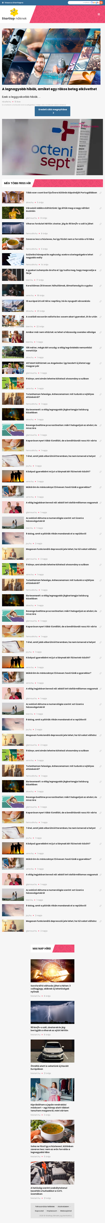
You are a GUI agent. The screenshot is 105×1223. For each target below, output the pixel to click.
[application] (52, 147)
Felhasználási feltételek (45, 1206)
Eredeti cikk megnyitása (53, 109)
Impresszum (52, 1211)
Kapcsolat (39, 1211)
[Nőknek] (15, 14)
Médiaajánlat (66, 1211)
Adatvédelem (63, 1206)
